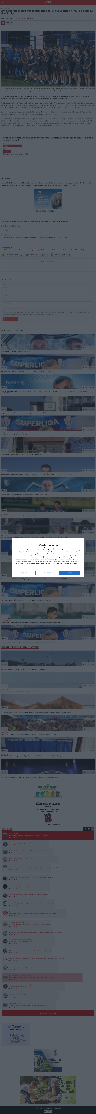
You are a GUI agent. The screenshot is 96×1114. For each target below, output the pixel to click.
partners (24, 548)
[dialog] (48, 557)
